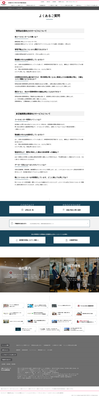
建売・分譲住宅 (33, 368)
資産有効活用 (25, 350)
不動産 (52, 376)
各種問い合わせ (61, 1)
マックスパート (47, 388)
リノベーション (32, 350)
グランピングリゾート (64, 374)
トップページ (3, 8)
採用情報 (54, 1)
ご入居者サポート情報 (57, 345)
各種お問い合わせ (10, 392)
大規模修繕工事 (42, 5)
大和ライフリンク (23, 388)
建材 (60, 375)
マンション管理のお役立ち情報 (70, 345)
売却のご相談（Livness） (71, 368)
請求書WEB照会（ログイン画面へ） (29, 240)
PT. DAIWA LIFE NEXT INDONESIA (58, 388)
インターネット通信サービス (28, 376)
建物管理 (18, 350)
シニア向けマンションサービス (35, 375)
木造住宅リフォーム (35, 371)
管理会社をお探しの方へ (31, 5)
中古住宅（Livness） (60, 368)
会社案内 (42, 1)
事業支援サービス (11, 8)
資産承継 (28, 378)
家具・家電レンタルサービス (68, 375)
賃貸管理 (55, 372)
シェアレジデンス (54, 374)
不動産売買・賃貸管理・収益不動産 (62, 376)
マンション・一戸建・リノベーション (34, 374)
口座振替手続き (73, 240)
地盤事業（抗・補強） (29, 372)
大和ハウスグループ (4, 388)
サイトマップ (3, 392)
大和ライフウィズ (31, 388)
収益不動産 (46, 374)
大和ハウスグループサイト (71, 1)
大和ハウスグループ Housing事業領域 (6, 369)
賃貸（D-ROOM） (48, 372)
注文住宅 (26, 368)
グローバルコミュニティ (14, 388)
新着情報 (8, 364)
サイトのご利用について (19, 392)
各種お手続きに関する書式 (73, 210)
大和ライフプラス (70, 388)
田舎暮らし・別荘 (50, 368)
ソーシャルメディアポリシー (31, 392)
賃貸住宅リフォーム (34, 369)
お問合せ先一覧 (29, 210)
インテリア (55, 375)
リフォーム (53, 369)
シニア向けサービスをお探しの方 (9, 354)
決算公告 (48, 1)
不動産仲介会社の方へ (34, 223)
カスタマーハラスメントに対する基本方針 (55, 392)
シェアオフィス (73, 374)
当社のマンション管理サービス (22, 345)
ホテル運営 (49, 350)
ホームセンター (47, 378)
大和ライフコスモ (40, 388)
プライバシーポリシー (42, 392)
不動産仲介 (52, 371)
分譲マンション (41, 368)
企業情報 (3, 364)
